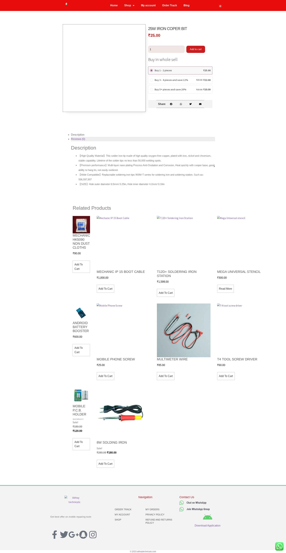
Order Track (169, 5)
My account (148, 5)
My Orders (152, 509)
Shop (127, 5)
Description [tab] (77, 134)
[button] (171, 104)
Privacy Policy (154, 514)
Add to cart (196, 49)
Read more (225, 288)
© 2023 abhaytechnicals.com (143, 551)
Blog (187, 5)
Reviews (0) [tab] (78, 139)
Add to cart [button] (78, 266)
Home (114, 5)
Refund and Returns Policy (158, 521)
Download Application (207, 525)
